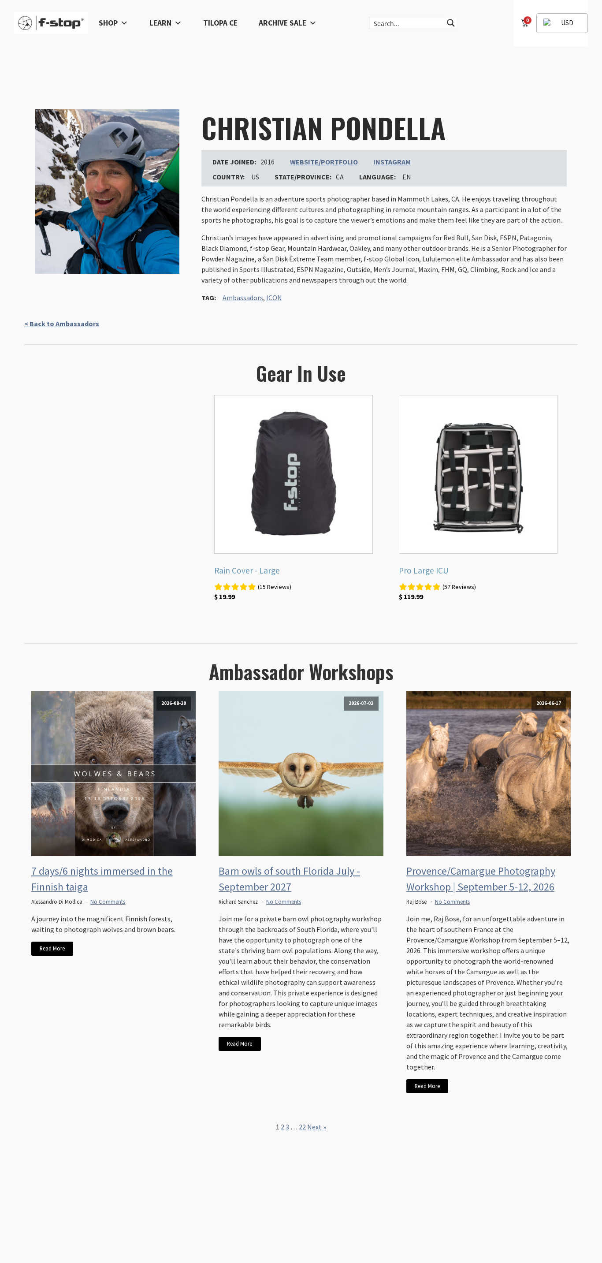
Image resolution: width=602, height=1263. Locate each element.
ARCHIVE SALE (282, 23)
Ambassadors (243, 297)
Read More (52, 948)
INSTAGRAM (392, 161)
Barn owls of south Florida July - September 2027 (289, 879)
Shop (108, 23)
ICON (274, 297)
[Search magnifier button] (451, 23)
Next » (316, 1126)
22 (302, 1126)
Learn (160, 23)
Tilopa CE (220, 23)
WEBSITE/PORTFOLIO (324, 161)
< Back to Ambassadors (61, 323)
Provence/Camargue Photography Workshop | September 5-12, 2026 (480, 879)
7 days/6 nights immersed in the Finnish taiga (102, 879)
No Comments (107, 901)
